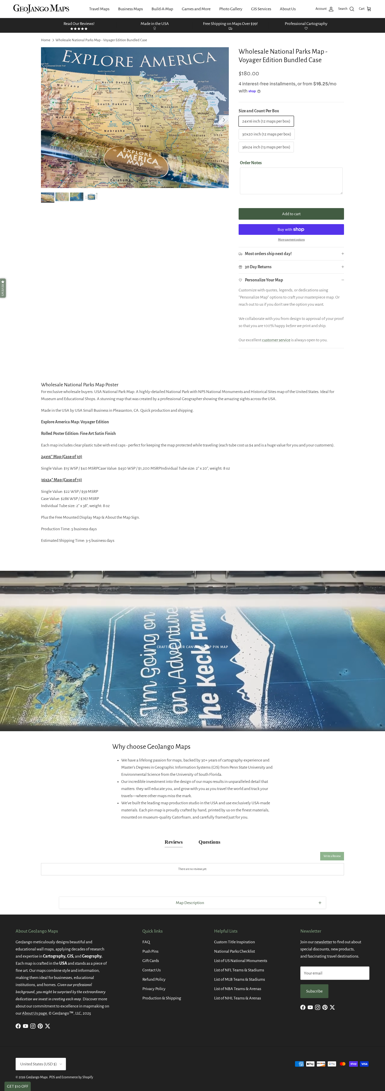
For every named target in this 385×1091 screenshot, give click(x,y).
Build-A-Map (162, 9)
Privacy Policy (154, 989)
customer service (276, 340)
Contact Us (151, 970)
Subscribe (314, 991)
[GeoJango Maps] (41, 8)
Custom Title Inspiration (234, 942)
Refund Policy (154, 979)
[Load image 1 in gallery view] (135, 117)
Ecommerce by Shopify (77, 1077)
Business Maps (130, 9)
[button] (3, 288)
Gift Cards (150, 960)
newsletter (323, 942)
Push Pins (150, 951)
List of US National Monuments (240, 960)
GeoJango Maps (37, 1077)
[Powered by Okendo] (61, 857)
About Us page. (35, 1013)
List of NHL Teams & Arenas (237, 998)
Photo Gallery (230, 9)
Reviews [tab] (174, 842)
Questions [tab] (209, 842)
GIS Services (261, 9)
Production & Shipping (161, 998)
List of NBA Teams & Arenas (237, 989)
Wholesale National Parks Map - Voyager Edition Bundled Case (101, 40)
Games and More (196, 9)
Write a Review (332, 856)
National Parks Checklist (234, 951)
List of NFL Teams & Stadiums (239, 970)
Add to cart (291, 214)
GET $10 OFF (17, 1086)
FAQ (146, 942)
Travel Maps (99, 9)
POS (52, 1077)
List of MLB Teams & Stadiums (239, 979)
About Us (288, 9)
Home (45, 40)
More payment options (291, 239)
